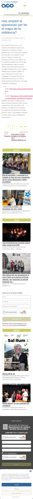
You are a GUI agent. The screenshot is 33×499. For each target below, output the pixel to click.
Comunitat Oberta (25, 12)
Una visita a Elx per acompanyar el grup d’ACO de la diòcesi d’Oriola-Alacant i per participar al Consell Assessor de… (15, 278)
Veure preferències (16, 493)
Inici (19, 12)
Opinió (16, 220)
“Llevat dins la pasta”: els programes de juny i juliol (12, 208)
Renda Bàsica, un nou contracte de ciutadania (15, 404)
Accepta (16, 484)
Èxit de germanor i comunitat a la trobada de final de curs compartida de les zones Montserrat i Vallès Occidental (16, 178)
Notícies (16, 150)
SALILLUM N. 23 (8, 374)
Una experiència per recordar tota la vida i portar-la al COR (16, 244)
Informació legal (15, 496)
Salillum (16, 330)
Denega (16, 489)
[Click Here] (25, 5)
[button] (30, 471)
